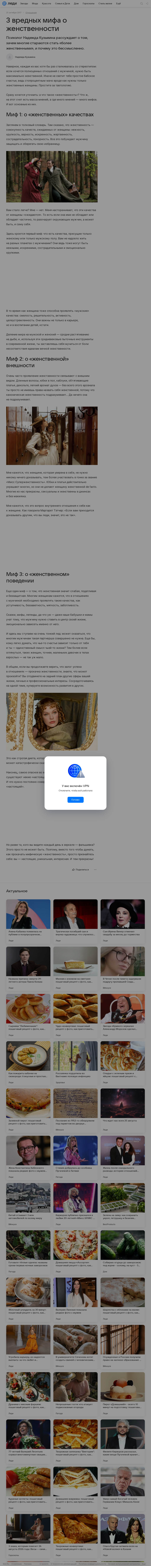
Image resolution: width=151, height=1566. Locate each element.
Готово (75, 799)
